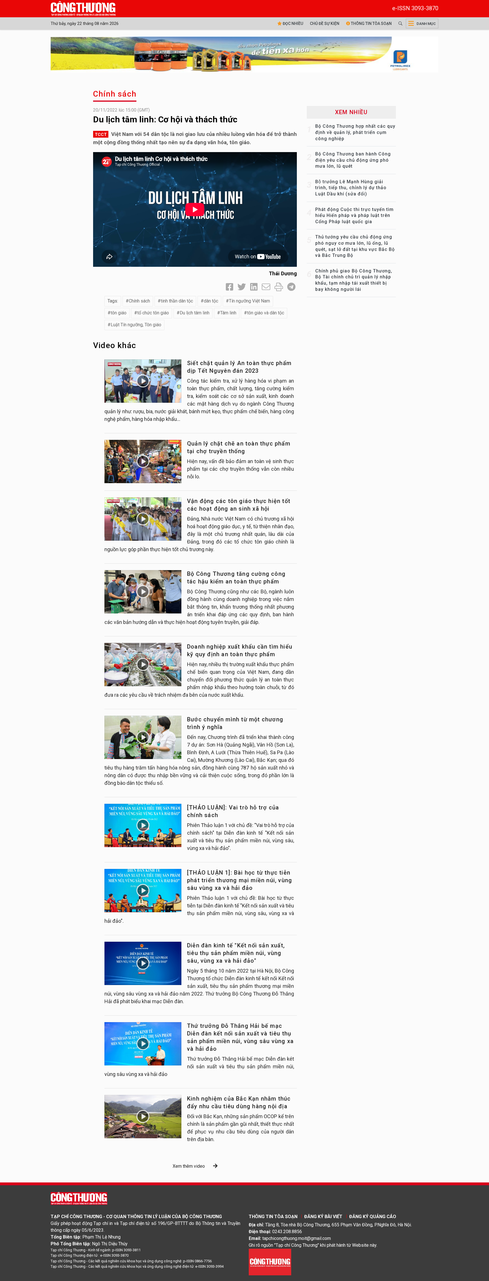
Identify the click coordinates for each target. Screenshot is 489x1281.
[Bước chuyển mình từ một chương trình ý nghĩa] (142, 737)
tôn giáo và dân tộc (265, 313)
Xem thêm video (189, 1166)
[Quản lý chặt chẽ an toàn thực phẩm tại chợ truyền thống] (142, 461)
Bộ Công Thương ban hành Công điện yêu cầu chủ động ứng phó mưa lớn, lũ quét (353, 160)
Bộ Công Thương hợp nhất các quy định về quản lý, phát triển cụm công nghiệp (355, 132)
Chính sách (114, 94)
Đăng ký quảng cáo (372, 1216)
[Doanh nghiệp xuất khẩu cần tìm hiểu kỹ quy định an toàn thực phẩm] (142, 664)
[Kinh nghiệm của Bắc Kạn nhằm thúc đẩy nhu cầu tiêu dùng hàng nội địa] (142, 1116)
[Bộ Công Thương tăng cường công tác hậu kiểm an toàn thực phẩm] (142, 591)
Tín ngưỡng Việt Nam (249, 301)
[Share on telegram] (291, 287)
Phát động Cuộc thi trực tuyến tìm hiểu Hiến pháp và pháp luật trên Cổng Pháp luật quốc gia (354, 215)
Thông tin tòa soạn (371, 23)
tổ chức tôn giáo (153, 313)
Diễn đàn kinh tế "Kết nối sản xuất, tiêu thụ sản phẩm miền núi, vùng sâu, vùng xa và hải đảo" (236, 953)
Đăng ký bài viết (323, 1216)
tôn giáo (118, 313)
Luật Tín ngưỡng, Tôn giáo (136, 324)
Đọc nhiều (292, 23)
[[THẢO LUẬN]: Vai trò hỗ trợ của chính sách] (142, 825)
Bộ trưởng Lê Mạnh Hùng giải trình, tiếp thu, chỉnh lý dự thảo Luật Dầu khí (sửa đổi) (351, 188)
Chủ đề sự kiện (324, 23)
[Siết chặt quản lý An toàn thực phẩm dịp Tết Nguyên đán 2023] (142, 381)
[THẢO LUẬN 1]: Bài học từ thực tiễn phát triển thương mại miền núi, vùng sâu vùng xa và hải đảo (239, 880)
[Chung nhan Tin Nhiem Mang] (270, 1261)
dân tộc (211, 301)
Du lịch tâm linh (194, 313)
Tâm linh (228, 313)
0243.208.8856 (287, 1231)
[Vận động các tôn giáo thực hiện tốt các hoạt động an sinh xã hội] (142, 519)
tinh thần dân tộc (177, 301)
